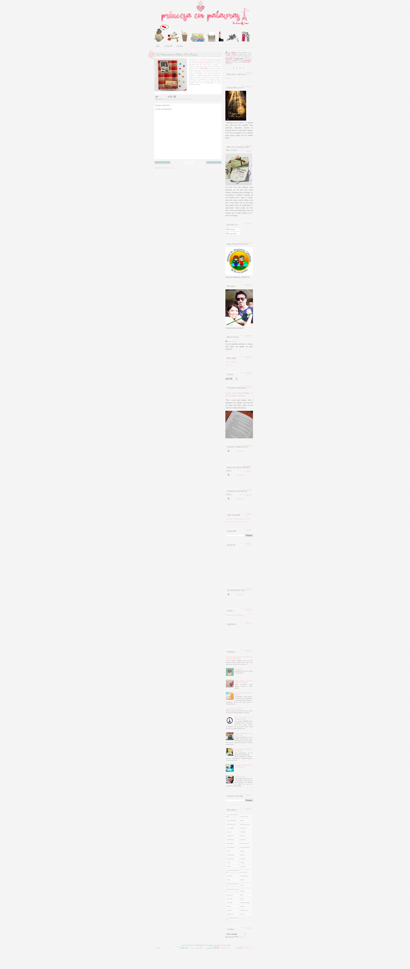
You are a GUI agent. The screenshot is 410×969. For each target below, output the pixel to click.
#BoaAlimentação (245, 824)
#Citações (242, 832)
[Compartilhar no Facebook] (175, 96)
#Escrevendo (230, 839)
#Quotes (242, 891)
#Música (242, 880)
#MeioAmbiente (244, 876)
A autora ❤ (168, 46)
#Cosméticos (230, 836)
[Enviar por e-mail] (169, 96)
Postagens (231, 229)
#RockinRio (230, 899)
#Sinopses (229, 902)
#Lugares (242, 866)
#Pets (241, 885)
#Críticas (242, 836)
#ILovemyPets (230, 859)
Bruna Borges (199, 945)
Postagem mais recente (163, 162)
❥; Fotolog (229, 365)
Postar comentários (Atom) (167, 168)
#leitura (242, 914)
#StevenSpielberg (245, 902)
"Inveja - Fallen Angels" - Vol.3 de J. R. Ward (243, 734)
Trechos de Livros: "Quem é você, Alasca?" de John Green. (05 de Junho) (239, 658)
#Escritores (230, 843)
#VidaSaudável (244, 910)
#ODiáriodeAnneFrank (185, 99)
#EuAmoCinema (231, 847)
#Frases (242, 855)
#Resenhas (230, 895)
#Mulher (176, 99)
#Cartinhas (243, 828)
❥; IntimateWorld (231, 362)
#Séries (229, 906)
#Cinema (229, 832)
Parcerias (180, 46)
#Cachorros (230, 828)
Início (158, 46)
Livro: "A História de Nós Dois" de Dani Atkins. (243, 750)
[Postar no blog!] (171, 96)
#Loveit (229, 866)
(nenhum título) (239, 669)
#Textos (242, 906)
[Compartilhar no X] (173, 96)
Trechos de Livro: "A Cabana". (234, 709)
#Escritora (243, 839)
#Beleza (242, 820)
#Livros (242, 862)
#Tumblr (229, 910)
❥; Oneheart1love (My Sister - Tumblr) (237, 522)
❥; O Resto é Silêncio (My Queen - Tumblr (238, 519)
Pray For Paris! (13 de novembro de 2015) (243, 718)
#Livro (172, 99)
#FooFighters (230, 855)
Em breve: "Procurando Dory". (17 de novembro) (243, 766)
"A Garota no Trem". (240, 776)
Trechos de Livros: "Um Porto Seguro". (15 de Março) (243, 681)
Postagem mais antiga (214, 162)
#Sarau (242, 899)
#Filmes (242, 851)
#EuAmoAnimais (244, 843)
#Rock (241, 895)
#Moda (228, 880)
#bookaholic (165, 99)
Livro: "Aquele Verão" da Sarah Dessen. (243, 694)
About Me (229, 78)
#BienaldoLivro (231, 824)
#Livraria (242, 859)
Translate (241, 937)
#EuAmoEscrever (245, 847)
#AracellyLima (244, 816)
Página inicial (188, 162)
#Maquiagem (243, 872)
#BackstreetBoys (231, 820)
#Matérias (229, 876)
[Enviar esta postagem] (156, 96)
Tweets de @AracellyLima (234, 615)
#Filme (228, 851)
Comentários (232, 234)
